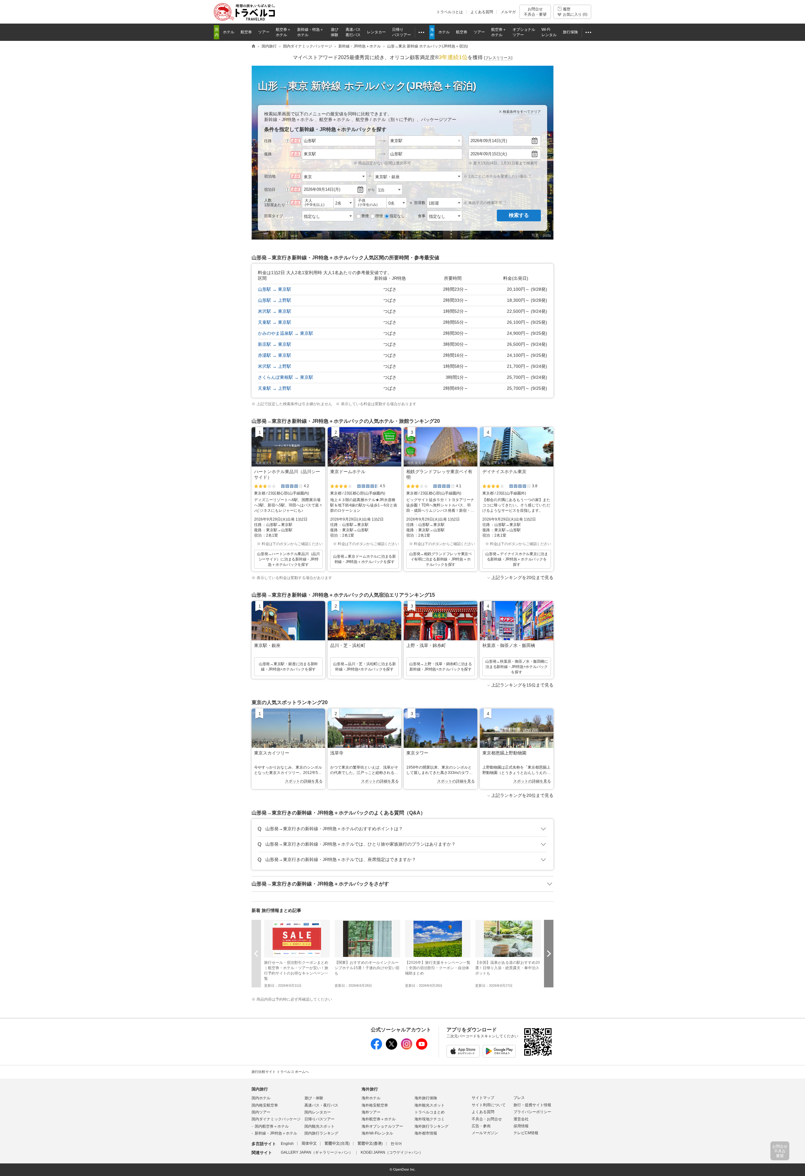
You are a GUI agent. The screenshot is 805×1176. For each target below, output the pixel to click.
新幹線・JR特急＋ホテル (276, 1133)
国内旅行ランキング (321, 1133)
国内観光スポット (319, 1126)
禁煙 (365, 216)
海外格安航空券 (375, 1105)
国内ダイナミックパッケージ (276, 1119)
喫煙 (379, 216)
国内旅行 (260, 1089)
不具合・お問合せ (487, 1119)
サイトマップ (483, 1098)
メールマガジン (485, 1133)
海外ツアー (371, 1112)
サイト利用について (489, 1105)
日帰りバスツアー (319, 1119)
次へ (549, 953)
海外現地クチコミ (429, 1119)
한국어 (396, 1143)
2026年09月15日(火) (488, 154)
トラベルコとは (449, 12)
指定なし (397, 216)
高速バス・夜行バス (321, 1105)
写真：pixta (541, 235)
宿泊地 (269, 176)
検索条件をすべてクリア (522, 111)
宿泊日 (269, 189)
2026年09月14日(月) (488, 140)
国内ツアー (261, 1112)
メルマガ (508, 12)
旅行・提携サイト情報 (532, 1105)
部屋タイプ (273, 216)
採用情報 (521, 1126)
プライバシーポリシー (532, 1112)
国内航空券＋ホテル (272, 1126)
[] (498, 58)
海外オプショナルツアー (382, 1126)
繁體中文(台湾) (337, 1143)
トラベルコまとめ (429, 1112)
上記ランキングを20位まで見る (522, 577)
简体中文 (309, 1143)
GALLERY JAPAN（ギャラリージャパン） (317, 1152)
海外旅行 (370, 1089)
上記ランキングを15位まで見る (522, 684)
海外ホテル (371, 1098)
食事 (421, 216)
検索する (519, 215)
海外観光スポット (429, 1105)
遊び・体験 (313, 1098)
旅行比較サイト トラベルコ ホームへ (280, 1072)
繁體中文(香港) (370, 1143)
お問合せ (535, 11)
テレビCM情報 (526, 1133)
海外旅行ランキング (431, 1126)
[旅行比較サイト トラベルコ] (253, 46)
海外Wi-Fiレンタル (377, 1133)
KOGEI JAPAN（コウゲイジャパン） (392, 1152)
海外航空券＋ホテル (379, 1119)
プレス (519, 1098)
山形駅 (396, 154)
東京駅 (396, 140)
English (287, 1143)
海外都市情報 (425, 1133)
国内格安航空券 (265, 1105)
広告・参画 (481, 1126)
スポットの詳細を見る (304, 781)
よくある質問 (481, 12)
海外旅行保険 (425, 1098)
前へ (256, 953)
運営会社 (521, 1119)
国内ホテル (261, 1098)
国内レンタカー (317, 1112)
